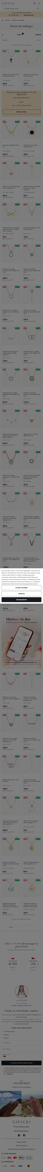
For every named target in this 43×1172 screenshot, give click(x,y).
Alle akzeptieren (21, 600)
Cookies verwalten (21, 588)
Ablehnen (21, 594)
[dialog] (21, 586)
